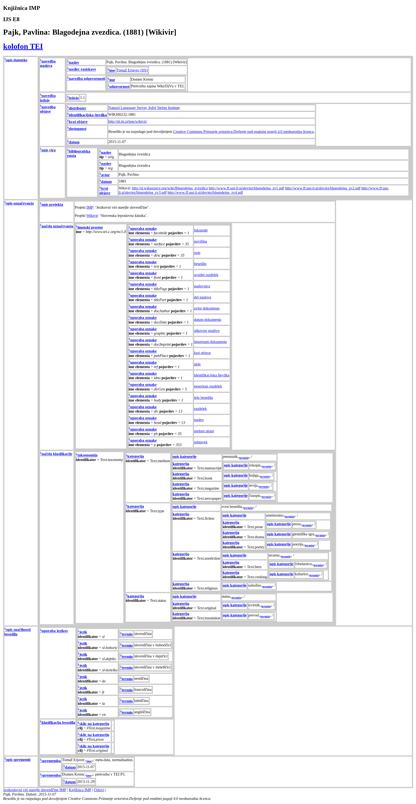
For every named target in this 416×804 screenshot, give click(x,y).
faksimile (201, 230)
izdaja (74, 98)
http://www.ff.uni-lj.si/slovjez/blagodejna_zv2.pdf (322, 188)
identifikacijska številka (88, 115)
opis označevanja (20, 203)
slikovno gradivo (207, 331)
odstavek (201, 442)
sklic (197, 364)
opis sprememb (18, 760)
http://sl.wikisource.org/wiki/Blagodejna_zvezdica (170, 188)
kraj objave (78, 122)
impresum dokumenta (210, 342)
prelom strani (204, 431)
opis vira (49, 150)
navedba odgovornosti (87, 79)
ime (112, 71)
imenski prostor (90, 227)
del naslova (202, 297)
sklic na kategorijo (94, 724)
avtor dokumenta (207, 308)
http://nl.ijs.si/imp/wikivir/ (127, 121)
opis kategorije (184, 456)
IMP (89, 207)
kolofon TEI (23, 46)
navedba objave (48, 109)
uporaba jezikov (55, 631)
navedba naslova (48, 63)
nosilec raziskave (82, 69)
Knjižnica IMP (80, 790)
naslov (74, 62)
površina (200, 241)
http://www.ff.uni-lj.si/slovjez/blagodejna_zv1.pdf (246, 188)
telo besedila (203, 398)
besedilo (200, 264)
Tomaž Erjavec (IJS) (132, 70)
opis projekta (52, 204)
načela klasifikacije (57, 454)
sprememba (51, 761)
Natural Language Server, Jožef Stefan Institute (144, 108)
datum (74, 142)
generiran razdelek (208, 386)
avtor (105, 175)
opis (197, 253)
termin (243, 458)
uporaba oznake (143, 229)
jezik (83, 632)
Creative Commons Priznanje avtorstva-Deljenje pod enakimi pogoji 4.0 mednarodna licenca (243, 132)
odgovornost (119, 86)
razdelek (200, 409)
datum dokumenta (207, 320)
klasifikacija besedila (58, 722)
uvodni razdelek (206, 275)
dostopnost (77, 129)
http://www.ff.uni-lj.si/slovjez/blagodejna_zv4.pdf (205, 192)
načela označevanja (57, 226)
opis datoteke (16, 60)
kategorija (135, 456)
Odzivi (99, 790)
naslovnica (202, 286)
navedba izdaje (48, 98)
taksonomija (88, 455)
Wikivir (92, 216)
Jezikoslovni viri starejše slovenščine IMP (34, 790)
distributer (77, 108)
